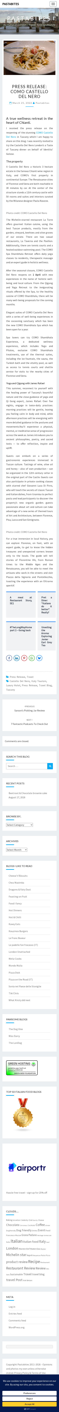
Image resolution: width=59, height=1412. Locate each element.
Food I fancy (15, 903)
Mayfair (43, 1249)
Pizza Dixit (14, 972)
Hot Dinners (15, 910)
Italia (8, 1242)
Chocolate (12, 1225)
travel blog (45, 685)
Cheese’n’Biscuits (18, 875)
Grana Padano (29, 1235)
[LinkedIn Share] (17, 658)
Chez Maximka (16, 882)
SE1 (47, 1269)
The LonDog (15, 1042)
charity (35, 1220)
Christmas (23, 1225)
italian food (30, 1241)
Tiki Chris (14, 993)
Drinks (34, 1230)
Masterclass (35, 1248)
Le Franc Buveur (17, 938)
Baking (9, 1220)
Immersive (47, 1235)
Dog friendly (24, 1230)
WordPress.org (17, 1327)
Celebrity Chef (26, 1220)
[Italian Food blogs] (23, 1116)
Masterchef (24, 1248)
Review (41, 1268)
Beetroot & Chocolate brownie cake (28, 793)
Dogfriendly (11, 1230)
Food (48, 1230)
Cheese (41, 1220)
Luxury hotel (13, 685)
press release (29, 685)
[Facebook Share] (9, 658)
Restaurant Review (20, 1268)
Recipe (34, 1261)
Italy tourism (38, 681)
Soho (8, 1275)
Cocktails (31, 1225)
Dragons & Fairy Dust (20, 889)
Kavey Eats (14, 924)
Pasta (43, 1255)
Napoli (30, 1255)
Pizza (48, 1255)
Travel (30, 676)
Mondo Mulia (15, 965)
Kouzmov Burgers (18, 931)
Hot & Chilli (15, 917)
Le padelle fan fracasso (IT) (23, 944)
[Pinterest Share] (24, 658)
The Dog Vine (16, 1029)
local (47, 1242)
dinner (47, 1225)
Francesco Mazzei (13, 1235)
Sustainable (16, 1274)
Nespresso (36, 1255)
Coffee (40, 1225)
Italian (17, 1241)
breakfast (16, 1220)
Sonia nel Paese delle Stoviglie (25, 986)
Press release (17, 676)
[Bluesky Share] (39, 658)
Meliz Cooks (15, 958)
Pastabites (10, 4)
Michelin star (16, 1254)
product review (17, 1262)
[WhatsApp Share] (32, 658)
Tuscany (10, 689)
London (12, 1248)
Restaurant (45, 1262)
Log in (12, 1306)
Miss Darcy (14, 1036)
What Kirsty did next (19, 1000)
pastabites (43, 103)
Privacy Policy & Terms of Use (30, 1372)
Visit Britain (27, 1280)
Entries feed (15, 1313)
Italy (42, 1241)
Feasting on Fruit (18, 896)
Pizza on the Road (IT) (21, 979)
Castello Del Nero (20, 681)
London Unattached (19, 951)
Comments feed (17, 1320)
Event (41, 1230)
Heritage (40, 1235)
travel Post (14, 1280)
